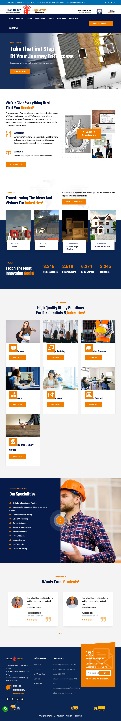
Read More (17, 357)
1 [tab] (56, 85)
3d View (13, 247)
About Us (19, 18)
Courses (29, 18)
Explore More (20, 71)
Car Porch (42, 244)
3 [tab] (62, 85)
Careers (51, 18)
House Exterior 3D (102, 247)
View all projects (74, 202)
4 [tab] (64, 85)
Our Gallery (73, 18)
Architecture (15, 244)
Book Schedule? (18, 693)
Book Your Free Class (99, 24)
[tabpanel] (60, 56)
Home (11, 18)
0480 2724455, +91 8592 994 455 (23, 2)
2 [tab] (59, 85)
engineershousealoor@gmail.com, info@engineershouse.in (63, 2)
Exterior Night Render (72, 248)
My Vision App (40, 18)
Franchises (61, 18)
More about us (16, 164)
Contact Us (13, 28)
